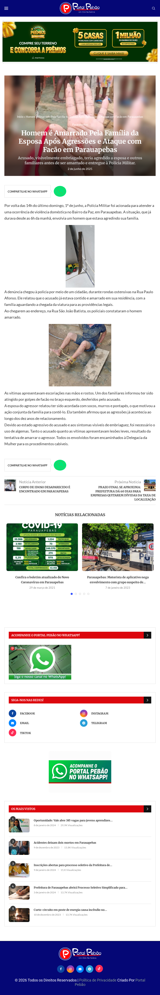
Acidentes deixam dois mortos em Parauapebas (65, 842)
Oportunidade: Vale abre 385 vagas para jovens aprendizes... (73, 820)
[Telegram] (89, 968)
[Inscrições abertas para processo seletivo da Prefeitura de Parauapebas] (19, 870)
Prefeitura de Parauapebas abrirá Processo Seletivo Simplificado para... (81, 887)
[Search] (153, 8)
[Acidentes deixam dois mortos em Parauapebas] (19, 848)
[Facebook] (61, 968)
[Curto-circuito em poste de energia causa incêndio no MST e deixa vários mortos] (19, 915)
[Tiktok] (99, 968)
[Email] (80, 968)
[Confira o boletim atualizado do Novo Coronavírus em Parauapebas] (42, 547)
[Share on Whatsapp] (60, 191)
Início (20, 116)
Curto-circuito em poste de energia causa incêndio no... (70, 910)
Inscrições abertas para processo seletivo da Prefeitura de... (73, 865)
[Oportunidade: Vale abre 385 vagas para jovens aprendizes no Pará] (19, 826)
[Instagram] (70, 968)
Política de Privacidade (98, 980)
